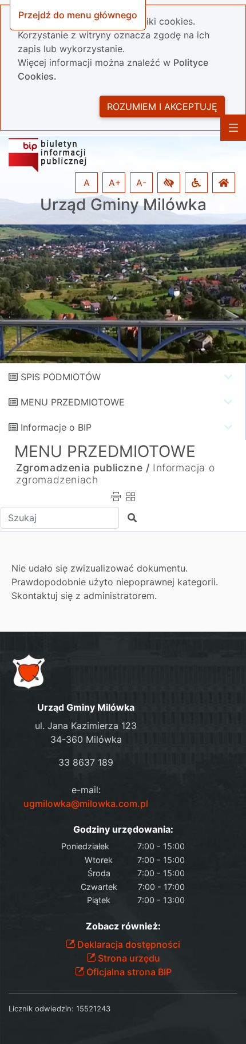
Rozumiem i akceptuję (162, 106)
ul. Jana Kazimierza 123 (86, 725)
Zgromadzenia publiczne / (82, 468)
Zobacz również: (123, 926)
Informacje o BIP (56, 427)
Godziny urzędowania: (123, 829)
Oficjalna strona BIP (128, 972)
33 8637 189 (85, 762)
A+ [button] (115, 182)
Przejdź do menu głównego (77, 15)
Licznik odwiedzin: (41, 1008)
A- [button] (141, 182)
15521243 (93, 1008)
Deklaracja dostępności (127, 944)
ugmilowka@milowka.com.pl (85, 803)
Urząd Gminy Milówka (123, 204)
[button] (168, 182)
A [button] (87, 182)
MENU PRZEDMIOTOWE (73, 402)
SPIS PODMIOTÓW (61, 377)
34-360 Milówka (86, 739)
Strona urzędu (128, 958)
